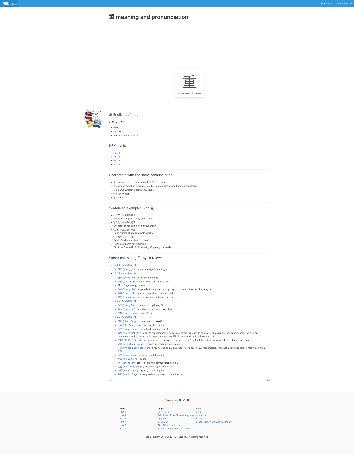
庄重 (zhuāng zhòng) (129, 370)
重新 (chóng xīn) (127, 277)
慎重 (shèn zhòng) (127, 355)
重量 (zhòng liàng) (127, 313)
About (199, 418)
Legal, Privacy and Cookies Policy (214, 421)
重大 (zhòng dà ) (127, 309)
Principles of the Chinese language (176, 415)
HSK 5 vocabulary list (124, 300)
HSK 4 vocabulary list (124, 273)
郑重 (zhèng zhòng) (128, 358)
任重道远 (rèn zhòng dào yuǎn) (134, 347)
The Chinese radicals (169, 425)
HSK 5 (116, 160)
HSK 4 (116, 156)
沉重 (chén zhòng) (127, 329)
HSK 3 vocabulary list (124, 265)
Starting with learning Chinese (173, 428)
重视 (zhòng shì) (126, 293)
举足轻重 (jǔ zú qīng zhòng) (132, 340)
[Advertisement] (93, 64)
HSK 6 (116, 164)
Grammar (163, 421)
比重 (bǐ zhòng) (126, 325)
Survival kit (164, 412)
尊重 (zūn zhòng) (127, 297)
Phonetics (163, 418)
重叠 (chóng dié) (127, 333)
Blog (198, 412)
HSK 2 (123, 415)
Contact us (202, 415)
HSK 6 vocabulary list (124, 316)
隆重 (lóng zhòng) (127, 344)
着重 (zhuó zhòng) (128, 374)
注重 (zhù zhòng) (127, 366)
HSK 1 (123, 412)
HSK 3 (116, 152)
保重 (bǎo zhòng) (127, 321)
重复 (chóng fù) (126, 305)
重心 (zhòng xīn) (127, 362)
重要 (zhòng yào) (127, 269)
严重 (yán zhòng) (127, 281)
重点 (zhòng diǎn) (127, 289)
